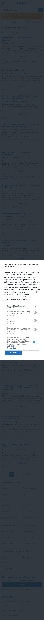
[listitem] (22, 307)
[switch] (35, 312)
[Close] (39, 265)
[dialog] (22, 310)
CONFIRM (13, 352)
